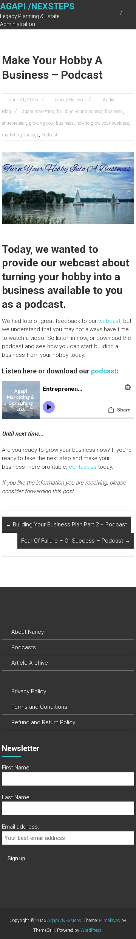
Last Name (15, 797)
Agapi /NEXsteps (37, 7)
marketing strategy (20, 135)
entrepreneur (14, 123)
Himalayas (109, 920)
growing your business (51, 123)
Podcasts (23, 647)
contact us (82, 466)
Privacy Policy (28, 691)
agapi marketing (38, 111)
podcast (104, 371)
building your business (79, 111)
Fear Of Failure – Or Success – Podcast (75, 540)
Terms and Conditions (39, 706)
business (114, 111)
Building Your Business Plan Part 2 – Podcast (66, 524)
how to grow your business (102, 123)
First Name (15, 767)
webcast (109, 321)
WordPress (91, 930)
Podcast (49, 135)
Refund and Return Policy (43, 722)
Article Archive (29, 662)
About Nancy (27, 632)
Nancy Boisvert (70, 99)
